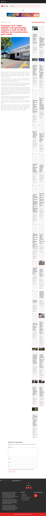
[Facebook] (1, 1)
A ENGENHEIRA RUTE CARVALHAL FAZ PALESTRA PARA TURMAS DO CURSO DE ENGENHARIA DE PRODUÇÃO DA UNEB (35, 106)
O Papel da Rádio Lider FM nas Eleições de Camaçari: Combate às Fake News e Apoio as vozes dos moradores (35, 70)
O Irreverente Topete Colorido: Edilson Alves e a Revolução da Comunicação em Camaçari (42, 238)
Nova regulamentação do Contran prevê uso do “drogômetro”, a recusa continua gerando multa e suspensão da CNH (36, 420)
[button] (23, 10)
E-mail (9, 462)
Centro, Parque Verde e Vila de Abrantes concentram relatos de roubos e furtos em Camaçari (41, 392)
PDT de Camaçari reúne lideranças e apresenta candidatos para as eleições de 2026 (35, 391)
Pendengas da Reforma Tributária (35, 301)
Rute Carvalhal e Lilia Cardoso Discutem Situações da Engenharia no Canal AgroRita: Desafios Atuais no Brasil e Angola (41, 72)
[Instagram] (5, 1)
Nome (9, 458)
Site (8, 465)
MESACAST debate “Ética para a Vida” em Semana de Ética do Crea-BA (35, 134)
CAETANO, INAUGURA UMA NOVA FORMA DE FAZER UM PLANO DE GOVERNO (41, 294)
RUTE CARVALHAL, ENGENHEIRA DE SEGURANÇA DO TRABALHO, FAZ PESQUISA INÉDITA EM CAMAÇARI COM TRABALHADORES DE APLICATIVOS (36, 241)
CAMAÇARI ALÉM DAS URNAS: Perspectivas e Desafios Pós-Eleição (35, 271)
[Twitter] (3, 1)
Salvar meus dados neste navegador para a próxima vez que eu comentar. (21, 469)
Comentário (10, 447)
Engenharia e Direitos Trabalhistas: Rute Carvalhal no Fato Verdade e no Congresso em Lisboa (35, 39)
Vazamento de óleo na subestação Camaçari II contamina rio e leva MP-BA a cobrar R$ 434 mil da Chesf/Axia (35, 359)
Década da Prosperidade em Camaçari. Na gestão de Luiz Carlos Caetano (35, 327)
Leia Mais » (34, 52)
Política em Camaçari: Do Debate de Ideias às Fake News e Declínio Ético (41, 168)
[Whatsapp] (35, 495)
